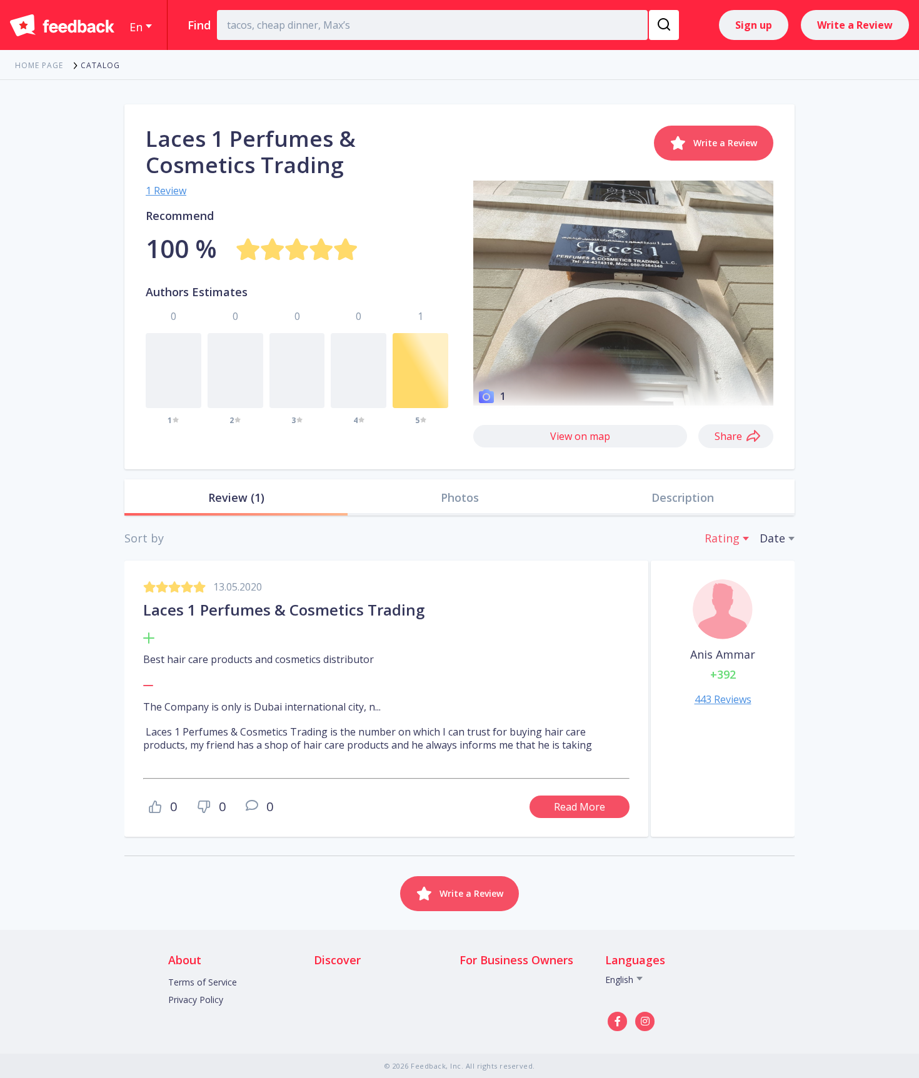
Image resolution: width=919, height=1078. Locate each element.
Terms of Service (202, 982)
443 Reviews (723, 699)
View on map (580, 436)
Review (236, 497)
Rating (722, 538)
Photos (460, 497)
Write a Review (855, 25)
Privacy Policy (195, 1000)
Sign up (753, 25)
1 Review (166, 190)
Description (682, 497)
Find (199, 24)
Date (772, 538)
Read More (579, 807)
